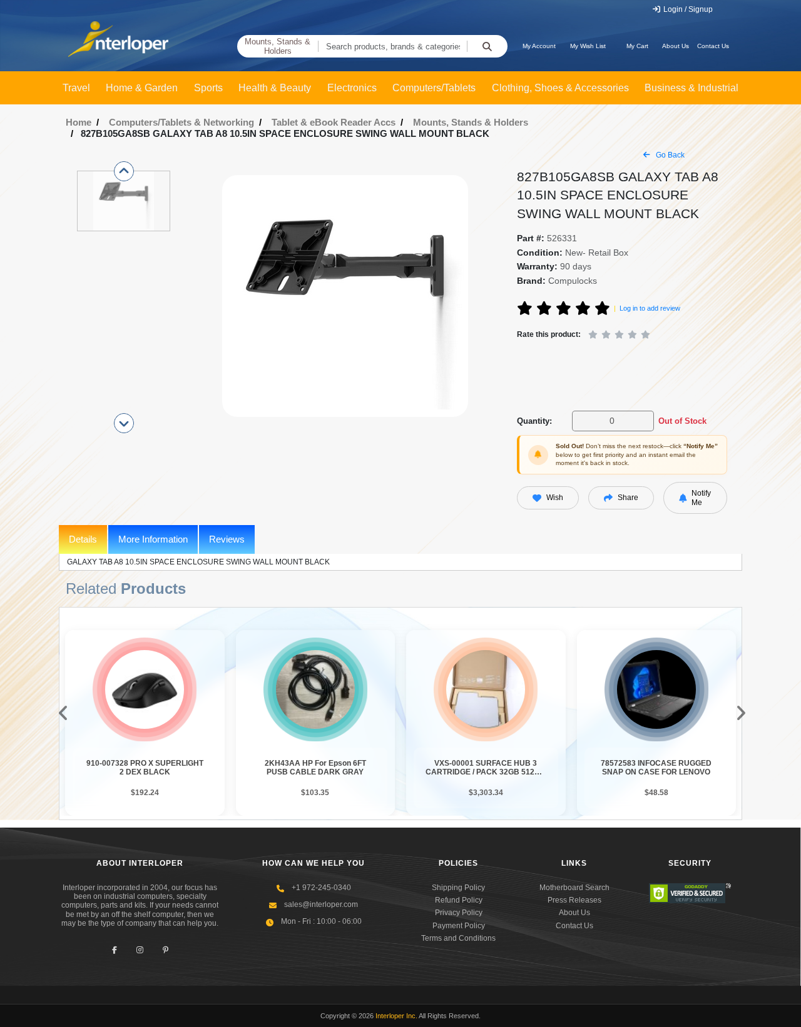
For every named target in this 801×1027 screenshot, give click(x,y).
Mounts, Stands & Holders (277, 46)
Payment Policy (458, 925)
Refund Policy (458, 900)
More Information (153, 539)
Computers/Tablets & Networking (181, 122)
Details (83, 539)
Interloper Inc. (396, 1015)
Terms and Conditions (458, 938)
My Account (539, 46)
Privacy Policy (458, 912)
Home (78, 122)
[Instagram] (140, 950)
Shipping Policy (458, 887)
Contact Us (713, 46)
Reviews (227, 539)
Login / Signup (687, 9)
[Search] (487, 46)
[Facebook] (114, 950)
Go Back (669, 155)
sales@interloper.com (321, 904)
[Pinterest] (165, 950)
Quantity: (534, 421)
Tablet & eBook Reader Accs (333, 122)
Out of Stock (682, 421)
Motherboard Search (574, 887)
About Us (675, 46)
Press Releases (574, 900)
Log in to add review (650, 308)
